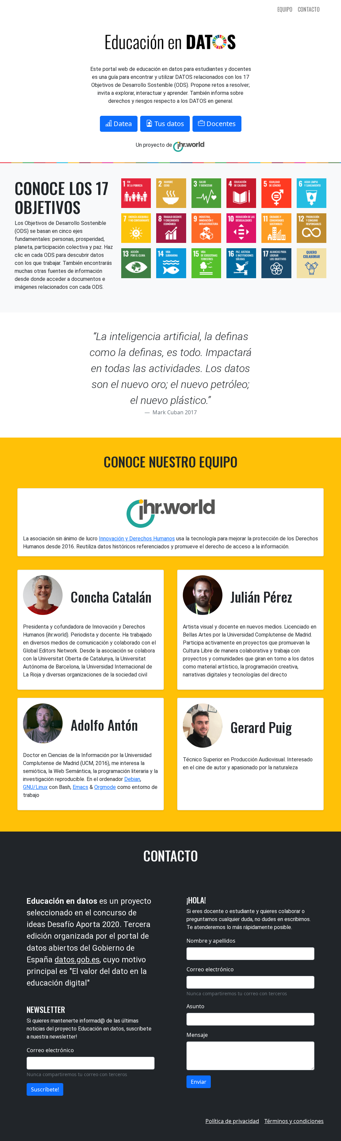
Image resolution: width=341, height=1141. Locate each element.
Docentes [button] (220, 123)
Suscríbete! (45, 1089)
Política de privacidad (232, 1121)
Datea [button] (122, 123)
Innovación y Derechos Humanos (137, 538)
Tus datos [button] (168, 123)
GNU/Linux (35, 787)
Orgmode (105, 787)
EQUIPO (284, 9)
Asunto (195, 1006)
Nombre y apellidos (210, 940)
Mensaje (197, 1035)
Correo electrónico (50, 1050)
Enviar (198, 1081)
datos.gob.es (77, 959)
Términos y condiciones (294, 1121)
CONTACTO (309, 9)
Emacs (80, 787)
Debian (132, 779)
